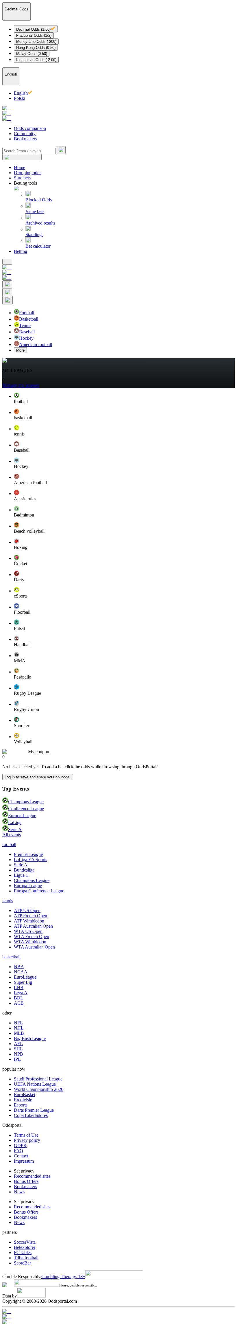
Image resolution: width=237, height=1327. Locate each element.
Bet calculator (38, 246)
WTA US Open (28, 931)
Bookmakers (25, 138)
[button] (124, 398)
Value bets (34, 211)
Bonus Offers (26, 1181)
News (19, 1191)
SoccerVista (25, 1242)
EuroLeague (25, 977)
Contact (21, 1155)
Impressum (24, 1161)
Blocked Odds (38, 199)
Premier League (28, 854)
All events (11, 834)
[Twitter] (118, 1322)
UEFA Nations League (35, 1084)
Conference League (26, 808)
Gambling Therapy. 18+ (63, 1276)
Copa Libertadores (31, 1115)
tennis (7, 900)
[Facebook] (118, 1316)
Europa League (22, 815)
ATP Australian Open (33, 926)
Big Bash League (30, 1038)
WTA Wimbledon (30, 941)
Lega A (20, 992)
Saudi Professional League (38, 1078)
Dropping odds (27, 172)
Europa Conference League (39, 890)
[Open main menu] (7, 262)
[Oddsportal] (118, 113)
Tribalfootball (26, 1257)
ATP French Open (30, 915)
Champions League (26, 801)
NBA (19, 966)
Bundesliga (24, 869)
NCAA (20, 971)
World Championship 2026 (38, 1089)
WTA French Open (31, 936)
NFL (18, 1022)
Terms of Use (26, 1135)
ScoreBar (22, 1262)
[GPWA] (118, 1311)
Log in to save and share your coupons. (38, 777)
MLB (19, 1033)
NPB (18, 1054)
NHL (19, 1027)
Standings (34, 234)
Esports (20, 1104)
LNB (18, 987)
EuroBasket (24, 1094)
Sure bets (22, 177)
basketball (11, 956)
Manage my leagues (20, 385)
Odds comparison (30, 128)
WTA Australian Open (34, 946)
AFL (18, 1043)
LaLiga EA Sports (30, 859)
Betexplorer (24, 1247)
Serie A (15, 829)
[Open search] (7, 284)
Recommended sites (32, 1176)
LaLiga (14, 822)
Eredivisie (23, 1099)
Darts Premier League (34, 1110)
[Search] (61, 150)
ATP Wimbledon (29, 920)
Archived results (40, 222)
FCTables (23, 1252)
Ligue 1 (21, 875)
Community (25, 133)
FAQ (18, 1150)
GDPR (20, 1145)
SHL (18, 1048)
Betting (20, 251)
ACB (19, 1003)
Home (19, 167)
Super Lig (23, 982)
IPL (17, 1059)
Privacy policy (27, 1140)
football (9, 844)
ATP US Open (27, 910)
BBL (18, 997)
